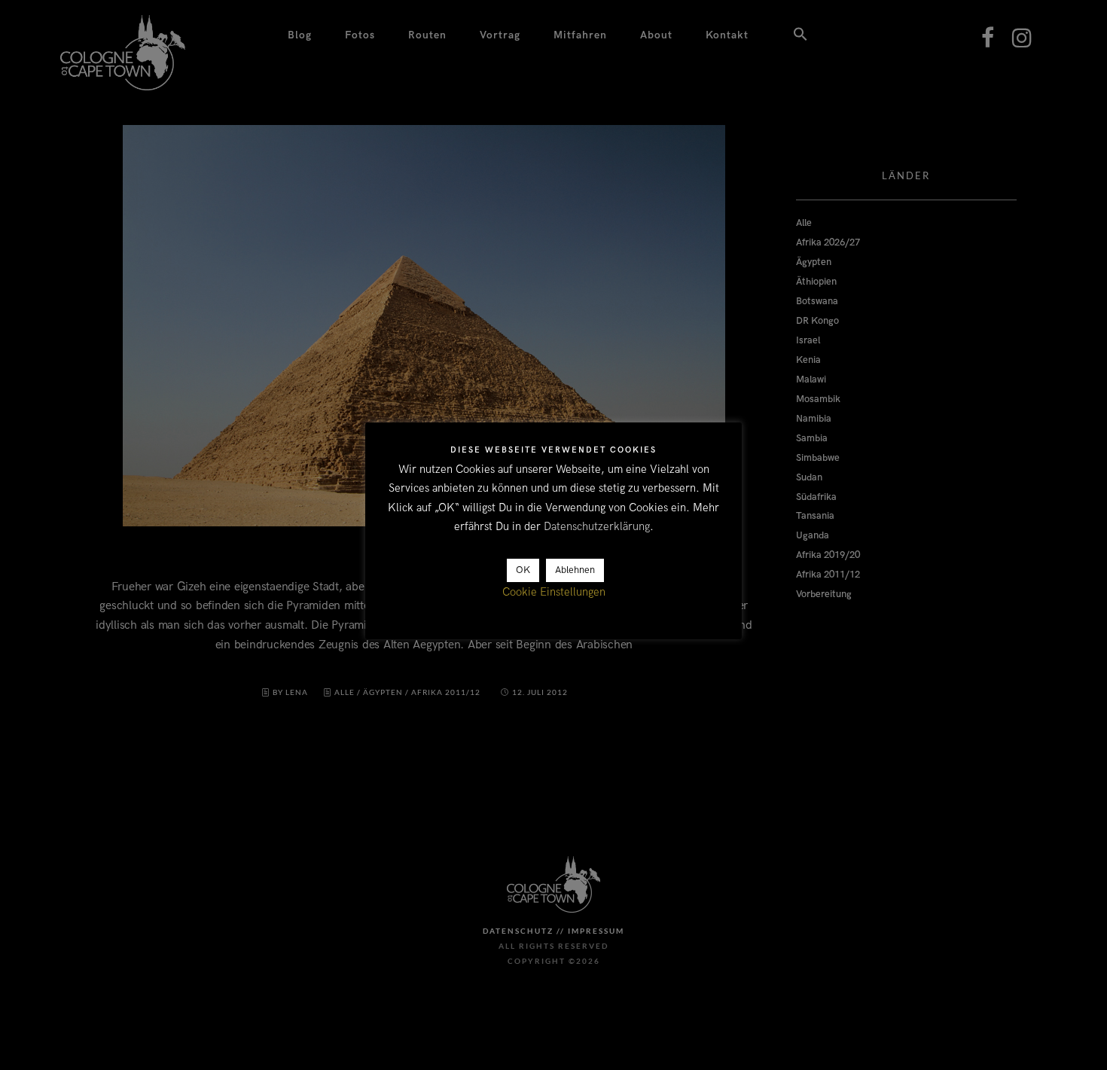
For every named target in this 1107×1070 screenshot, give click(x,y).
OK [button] (523, 571)
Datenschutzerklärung (597, 527)
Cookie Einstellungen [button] (553, 592)
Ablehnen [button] (575, 571)
